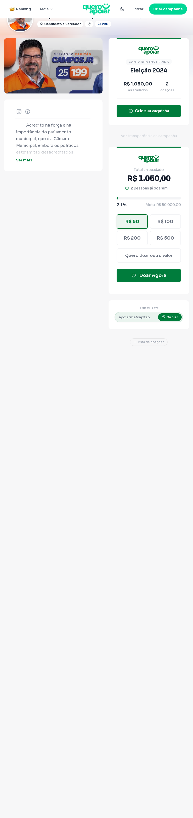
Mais (44, 9)
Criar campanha (168, 9)
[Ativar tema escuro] (122, 9)
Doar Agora (152, 275)
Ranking (23, 9)
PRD (105, 24)
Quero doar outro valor (149, 255)
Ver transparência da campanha (149, 136)
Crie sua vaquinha (152, 111)
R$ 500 (165, 238)
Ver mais (24, 160)
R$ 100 (165, 221)
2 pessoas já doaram (149, 188)
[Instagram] (19, 112)
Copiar (172, 317)
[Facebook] (28, 112)
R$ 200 (132, 238)
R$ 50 (132, 221)
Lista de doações (151, 342)
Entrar (137, 9)
